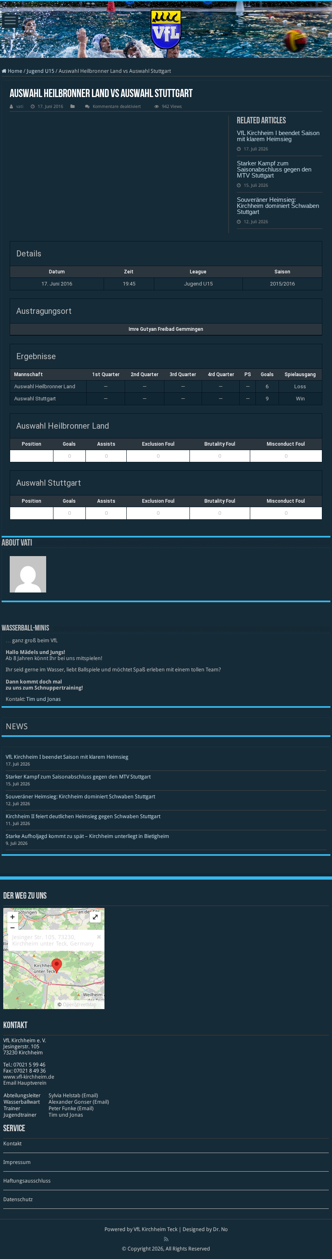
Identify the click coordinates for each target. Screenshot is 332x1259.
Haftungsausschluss (27, 1181)
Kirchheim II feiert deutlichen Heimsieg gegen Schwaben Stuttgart (83, 816)
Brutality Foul (219, 444)
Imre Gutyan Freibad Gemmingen (166, 329)
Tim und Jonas (43, 699)
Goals (69, 444)
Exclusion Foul (158, 444)
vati (19, 106)
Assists (106, 444)
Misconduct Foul (286, 444)
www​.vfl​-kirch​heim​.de (28, 1077)
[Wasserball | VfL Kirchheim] (166, 28)
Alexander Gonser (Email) (79, 1102)
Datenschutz (18, 1199)
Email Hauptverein (25, 1083)
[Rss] (166, 1239)
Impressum (17, 1162)
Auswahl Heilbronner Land (44, 386)
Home (14, 71)
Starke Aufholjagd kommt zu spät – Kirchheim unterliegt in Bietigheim (87, 836)
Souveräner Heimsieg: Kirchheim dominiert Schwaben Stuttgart (278, 205)
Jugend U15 (40, 71)
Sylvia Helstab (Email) (73, 1095)
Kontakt (12, 1144)
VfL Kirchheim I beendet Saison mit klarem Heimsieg (278, 135)
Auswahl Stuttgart (35, 399)
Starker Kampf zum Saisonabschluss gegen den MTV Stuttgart (274, 169)
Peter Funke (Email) (71, 1108)
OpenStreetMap (79, 1004)
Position (31, 444)
